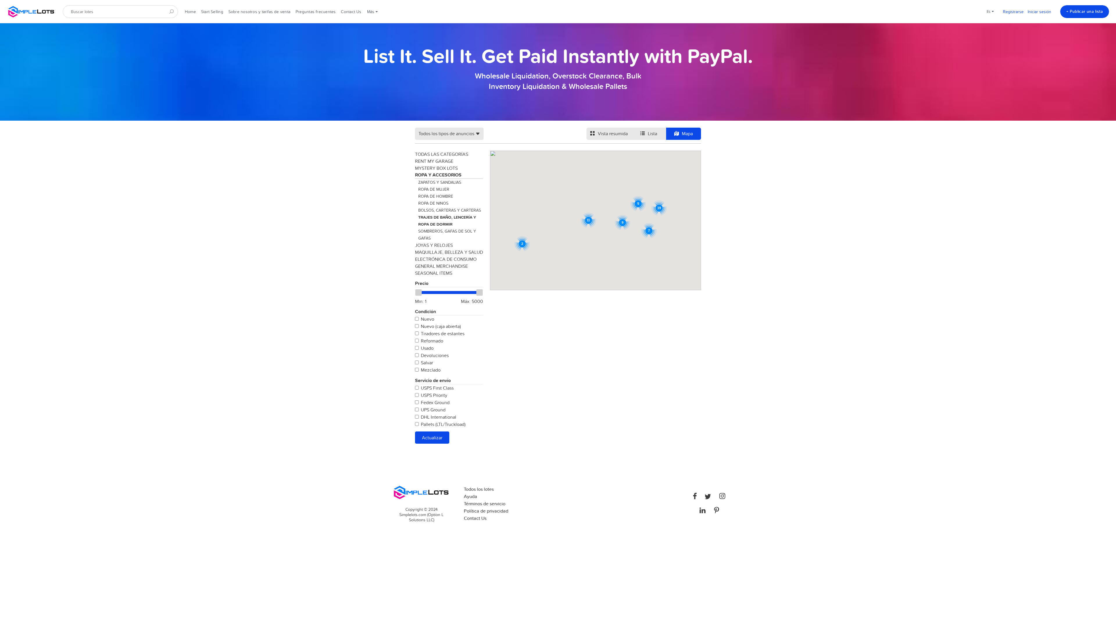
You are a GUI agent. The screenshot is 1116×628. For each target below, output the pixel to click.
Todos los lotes (479, 489)
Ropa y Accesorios (438, 175)
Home (190, 12)
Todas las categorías (441, 154)
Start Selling (212, 12)
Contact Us (351, 12)
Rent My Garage (434, 161)
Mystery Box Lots (436, 168)
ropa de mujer (433, 189)
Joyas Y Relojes (434, 245)
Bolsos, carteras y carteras (449, 210)
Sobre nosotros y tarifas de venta (259, 12)
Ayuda (470, 496)
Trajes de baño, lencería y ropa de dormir (447, 220)
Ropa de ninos (433, 203)
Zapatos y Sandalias (439, 182)
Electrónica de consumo (446, 259)
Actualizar (432, 437)
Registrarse (1013, 12)
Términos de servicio (484, 503)
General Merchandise (441, 266)
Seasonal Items (433, 273)
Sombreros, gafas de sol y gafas (447, 234)
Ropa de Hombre (435, 196)
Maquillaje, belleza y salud (449, 252)
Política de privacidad (486, 511)
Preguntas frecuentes (316, 12)
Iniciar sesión (1039, 12)
